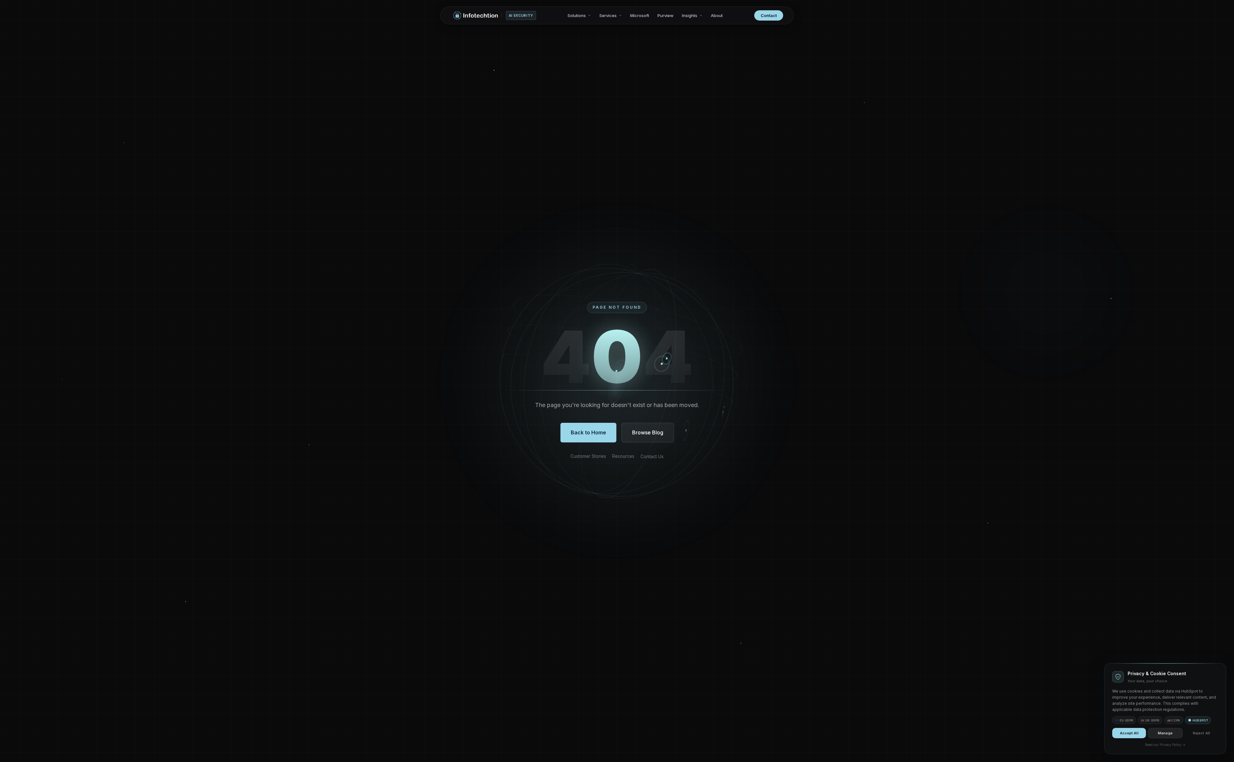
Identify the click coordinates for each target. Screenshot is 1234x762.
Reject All (1201, 733)
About (717, 15)
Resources (623, 456)
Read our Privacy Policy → (1165, 745)
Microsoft (639, 15)
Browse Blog (647, 432)
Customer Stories (588, 456)
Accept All (1129, 733)
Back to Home (588, 432)
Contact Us (652, 456)
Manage (1165, 733)
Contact (769, 15)
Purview (665, 15)
